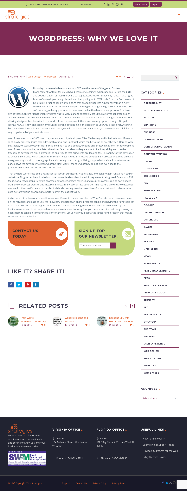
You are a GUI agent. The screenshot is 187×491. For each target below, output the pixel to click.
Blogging (150, 117)
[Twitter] (113, 4)
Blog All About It (156, 110)
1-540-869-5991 (84, 4)
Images (148, 227)
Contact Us (81, 483)
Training (149, 336)
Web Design (34, 76)
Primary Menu (179, 15)
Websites (150, 365)
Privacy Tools (118, 483)
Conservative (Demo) (158, 146)
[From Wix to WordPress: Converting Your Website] (14, 321)
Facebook (150, 198)
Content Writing (155, 154)
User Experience (154, 343)
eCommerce (151, 176)
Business (150, 132)
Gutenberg (151, 219)
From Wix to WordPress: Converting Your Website (33, 321)
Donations (151, 168)
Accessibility (153, 103)
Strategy (150, 322)
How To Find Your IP (154, 438)
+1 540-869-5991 (74, 458)
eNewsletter (152, 190)
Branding (150, 125)
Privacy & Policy (155, 292)
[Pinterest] (122, 4)
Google (149, 205)
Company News (153, 139)
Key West (150, 241)
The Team (150, 329)
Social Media (152, 314)
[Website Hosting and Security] (58, 321)
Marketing (151, 249)
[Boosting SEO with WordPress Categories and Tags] (103, 321)
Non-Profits (152, 263)
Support (156, 4)
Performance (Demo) (157, 271)
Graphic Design (154, 212)
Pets (147, 278)
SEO (146, 307)
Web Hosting (152, 358)
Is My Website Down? (154, 457)
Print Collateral (156, 285)
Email (147, 183)
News (147, 256)
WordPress (50, 76)
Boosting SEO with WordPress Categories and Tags (121, 321)
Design (148, 161)
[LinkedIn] (108, 4)
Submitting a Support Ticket (158, 444)
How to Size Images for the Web (160, 450)
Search (176, 77)
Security (150, 300)
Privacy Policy (99, 483)
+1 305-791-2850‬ (118, 458)
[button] (126, 306)
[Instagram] (117, 4)
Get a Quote (141, 4)
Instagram (151, 234)
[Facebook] (104, 4)
